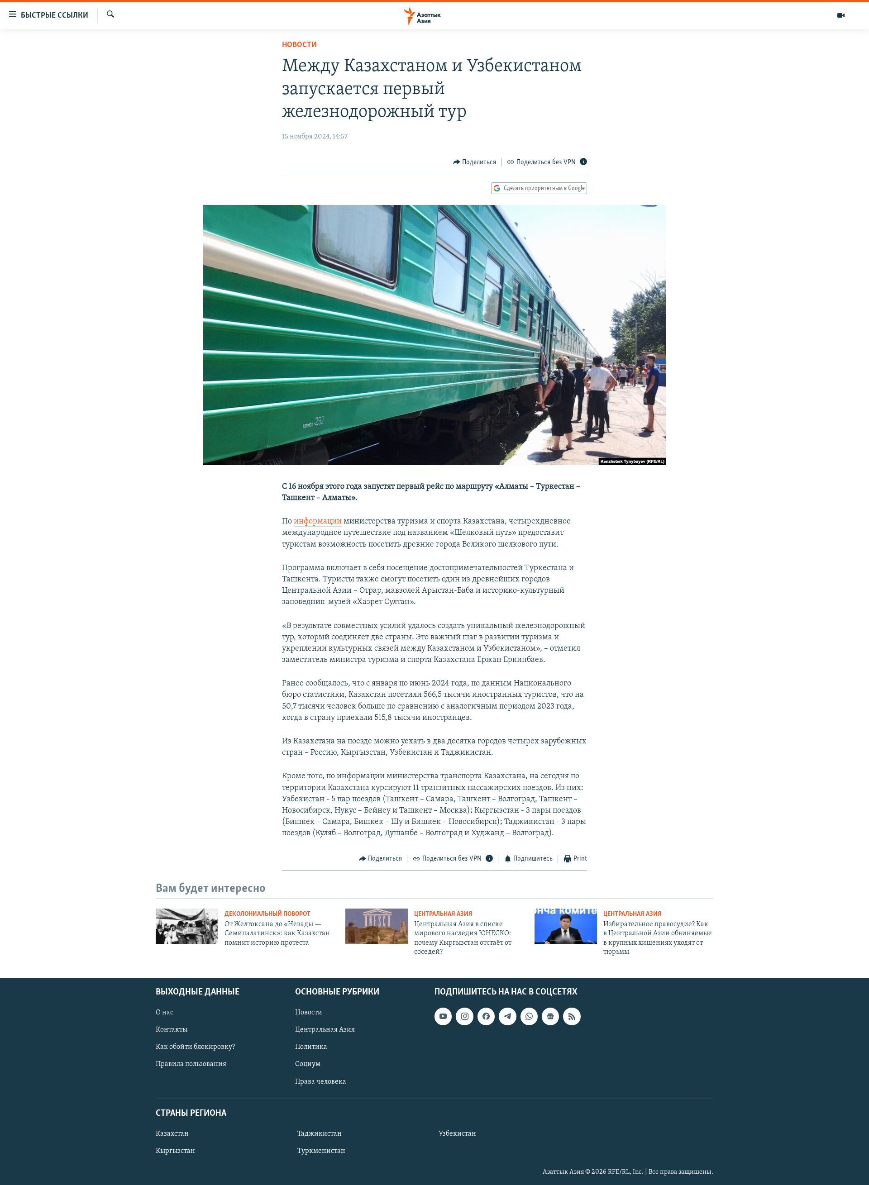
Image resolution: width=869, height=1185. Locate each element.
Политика (311, 1047)
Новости (299, 45)
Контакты (171, 1029)
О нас (164, 1012)
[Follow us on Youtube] (443, 1016)
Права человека (320, 1081)
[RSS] (571, 1016)
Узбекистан (457, 1133)
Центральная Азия (443, 914)
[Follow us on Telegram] (507, 1016)
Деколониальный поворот (267, 914)
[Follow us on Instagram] (464, 1016)
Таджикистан (319, 1133)
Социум (307, 1064)
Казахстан (172, 1133)
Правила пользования (191, 1064)
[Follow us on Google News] (550, 1016)
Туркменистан (321, 1151)
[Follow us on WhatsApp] (529, 1016)
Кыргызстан (175, 1151)
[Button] (475, 162)
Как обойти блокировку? (195, 1047)
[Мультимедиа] (841, 15)
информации (318, 522)
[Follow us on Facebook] (486, 1016)
